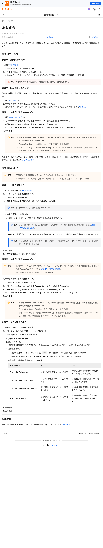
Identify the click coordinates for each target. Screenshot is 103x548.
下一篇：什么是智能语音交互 (89, 433)
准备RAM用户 (28, 160)
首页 (3, 21)
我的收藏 (95, 37)
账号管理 (12, 100)
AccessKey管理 (16, 117)
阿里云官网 (13, 65)
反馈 (55, 445)
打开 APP (95, 3)
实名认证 (83, 107)
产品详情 (50, 37)
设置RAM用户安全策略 (50, 269)
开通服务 (66, 424)
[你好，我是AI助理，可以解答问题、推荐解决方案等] (89, 9)
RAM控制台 (27, 190)
